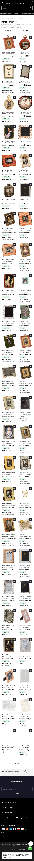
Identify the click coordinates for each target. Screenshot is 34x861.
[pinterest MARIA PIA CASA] (26, 818)
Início (2, 18)
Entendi (10, 857)
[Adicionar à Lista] (14, 37)
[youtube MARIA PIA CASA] (17, 818)
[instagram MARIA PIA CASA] (7, 818)
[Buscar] (30, 8)
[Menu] (2, 3)
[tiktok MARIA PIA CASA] (21, 818)
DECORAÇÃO (9, 18)
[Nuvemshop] (12, 849)
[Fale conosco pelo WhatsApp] (30, 848)
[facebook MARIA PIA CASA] (12, 818)
